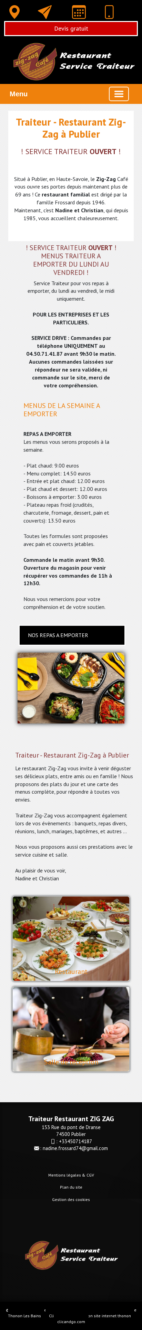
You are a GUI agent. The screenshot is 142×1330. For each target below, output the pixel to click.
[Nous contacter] (45, 12)
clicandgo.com (71, 1321)
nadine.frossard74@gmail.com (75, 1148)
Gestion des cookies (71, 1199)
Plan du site (71, 1187)
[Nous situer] (14, 12)
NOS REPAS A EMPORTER (58, 635)
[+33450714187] (109, 13)
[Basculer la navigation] (119, 94)
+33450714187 (75, 1141)
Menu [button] (19, 94)
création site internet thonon (104, 1315)
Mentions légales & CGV (71, 1175)
